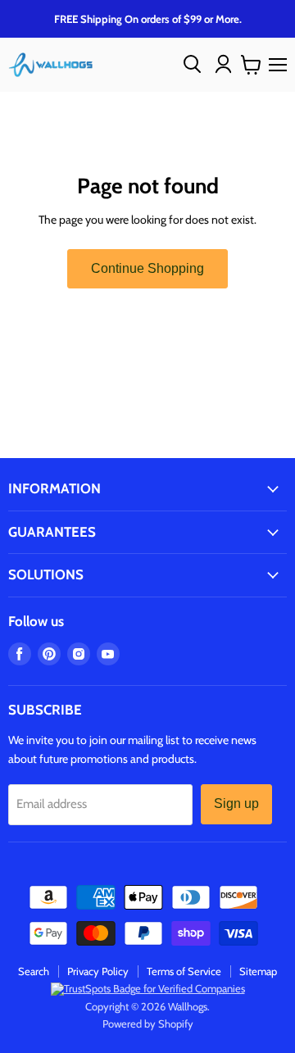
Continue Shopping (147, 268)
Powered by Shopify (147, 1023)
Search (33, 971)
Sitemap (258, 971)
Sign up (236, 803)
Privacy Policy (98, 971)
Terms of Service (184, 971)
